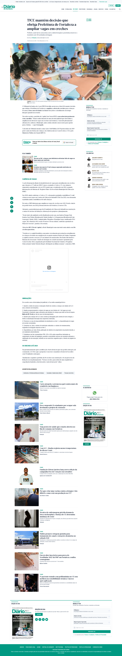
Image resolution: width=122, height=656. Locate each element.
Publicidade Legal (103, 1)
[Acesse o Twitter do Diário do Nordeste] (43, 619)
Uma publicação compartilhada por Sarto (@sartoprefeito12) (49, 289)
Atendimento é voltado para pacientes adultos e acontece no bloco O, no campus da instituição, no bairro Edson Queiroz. (58, 540)
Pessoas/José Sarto (69, 373)
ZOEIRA (106, 9)
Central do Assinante (48, 647)
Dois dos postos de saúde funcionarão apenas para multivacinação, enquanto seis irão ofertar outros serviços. (58, 431)
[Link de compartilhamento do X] (11, 206)
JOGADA (95, 9)
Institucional (59, 647)
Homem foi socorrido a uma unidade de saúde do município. (53, 388)
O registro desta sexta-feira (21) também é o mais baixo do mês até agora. (56, 452)
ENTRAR (111, 5)
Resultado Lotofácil (74, 1)
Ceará (88, 20)
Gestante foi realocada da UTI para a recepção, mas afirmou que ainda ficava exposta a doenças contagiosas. (58, 519)
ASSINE (118, 5)
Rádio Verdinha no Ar (20, 1)
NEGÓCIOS (101, 9)
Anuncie (22, 647)
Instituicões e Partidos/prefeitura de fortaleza (34, 373)
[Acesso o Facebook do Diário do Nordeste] (39, 619)
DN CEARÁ (75, 9)
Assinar (87, 444)
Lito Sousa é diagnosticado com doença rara (59, 1)
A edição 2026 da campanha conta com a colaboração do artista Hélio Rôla (56, 473)
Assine (38, 647)
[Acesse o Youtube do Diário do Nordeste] (46, 619)
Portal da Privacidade (85, 647)
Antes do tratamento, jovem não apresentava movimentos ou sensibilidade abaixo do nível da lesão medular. (58, 583)
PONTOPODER (82, 9)
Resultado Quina (93, 1)
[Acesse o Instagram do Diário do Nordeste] (36, 619)
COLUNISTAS (112, 9)
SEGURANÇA (89, 9)
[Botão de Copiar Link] (11, 211)
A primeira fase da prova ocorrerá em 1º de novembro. (52, 561)
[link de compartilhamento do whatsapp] (11, 198)
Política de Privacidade (93, 143)
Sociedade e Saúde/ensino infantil (54, 373)
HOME (62, 9)
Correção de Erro (97, 647)
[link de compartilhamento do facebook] (11, 202)
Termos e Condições (103, 142)
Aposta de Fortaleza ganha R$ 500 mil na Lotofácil (37, 1)
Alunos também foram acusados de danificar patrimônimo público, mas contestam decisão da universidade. (58, 410)
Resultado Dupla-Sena (84, 1)
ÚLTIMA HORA (68, 9)
